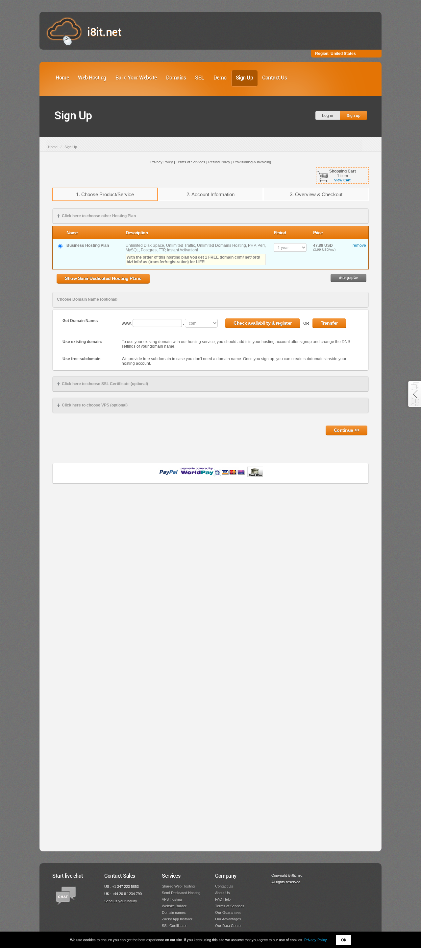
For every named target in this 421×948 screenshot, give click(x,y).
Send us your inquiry (120, 901)
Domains (176, 77)
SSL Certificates (174, 926)
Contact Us (274, 77)
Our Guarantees (228, 912)
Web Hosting (92, 77)
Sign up (353, 115)
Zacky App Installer (177, 919)
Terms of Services (229, 906)
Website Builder (174, 906)
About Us (222, 893)
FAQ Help (223, 899)
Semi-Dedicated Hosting (181, 893)
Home (62, 77)
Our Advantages (228, 919)
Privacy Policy (315, 940)
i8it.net (104, 31)
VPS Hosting (172, 899)
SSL (199, 77)
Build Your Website (136, 77)
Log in (327, 115)
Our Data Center (228, 926)
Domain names (174, 912)
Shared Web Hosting (178, 886)
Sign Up (244, 77)
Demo (220, 77)
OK (343, 940)
